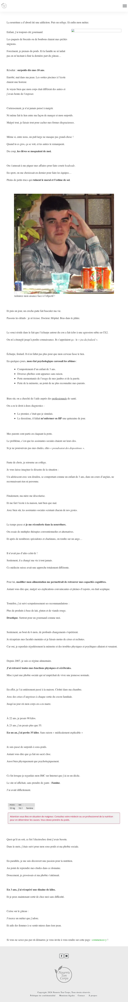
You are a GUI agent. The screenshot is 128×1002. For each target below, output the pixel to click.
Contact (81, 995)
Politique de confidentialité (43, 995)
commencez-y (99, 939)
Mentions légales (67, 995)
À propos (93, 995)
